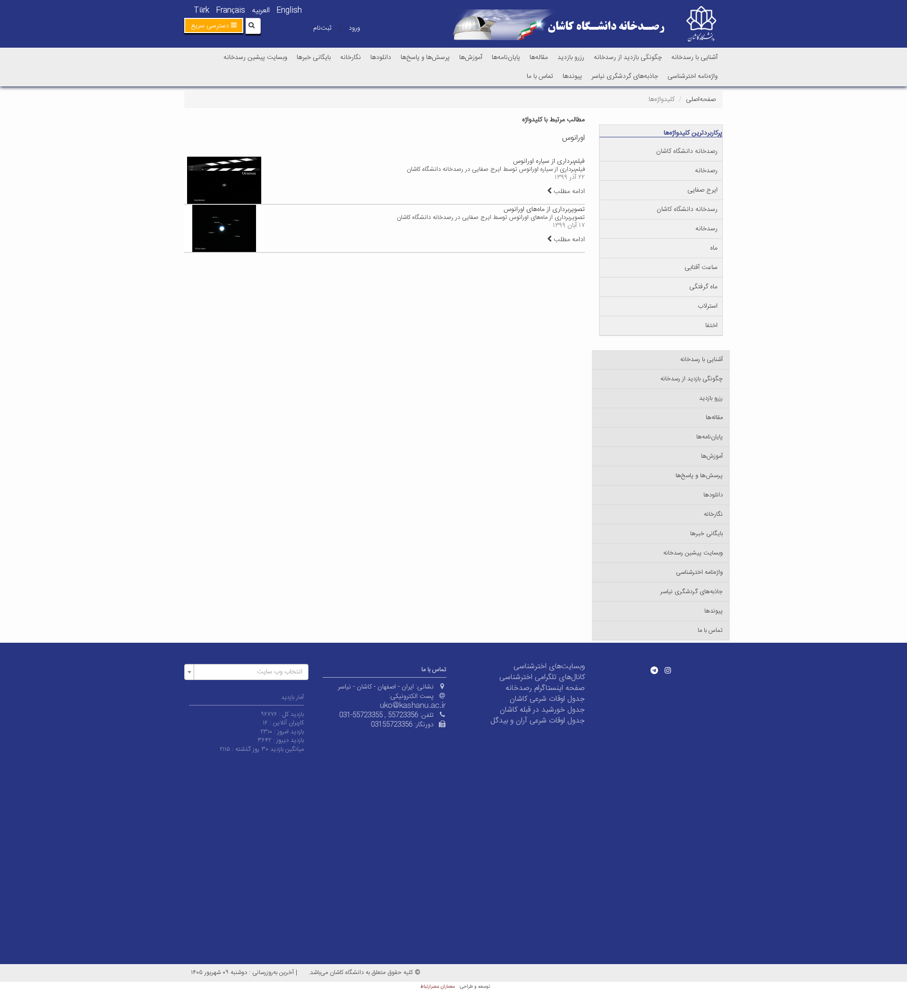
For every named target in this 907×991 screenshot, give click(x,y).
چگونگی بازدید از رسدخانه (628, 57)
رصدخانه (706, 170)
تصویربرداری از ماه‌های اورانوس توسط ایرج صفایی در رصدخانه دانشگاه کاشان (491, 217)
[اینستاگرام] (668, 670)
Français (230, 10)
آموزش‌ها (470, 57)
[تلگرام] (654, 670)
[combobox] (246, 672)
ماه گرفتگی (703, 287)
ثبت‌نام (322, 28)
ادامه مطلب (568, 191)
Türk (201, 10)
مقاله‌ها (539, 57)
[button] (213, 25)
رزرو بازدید (570, 57)
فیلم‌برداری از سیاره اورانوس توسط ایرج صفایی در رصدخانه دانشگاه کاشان (496, 169)
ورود (354, 28)
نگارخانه (350, 57)
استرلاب (708, 306)
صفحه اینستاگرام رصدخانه (545, 688)
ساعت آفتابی (701, 267)
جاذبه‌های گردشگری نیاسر (624, 76)
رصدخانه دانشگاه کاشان (687, 151)
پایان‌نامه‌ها (506, 57)
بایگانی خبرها (314, 57)
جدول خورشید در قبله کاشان (542, 710)
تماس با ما (540, 76)
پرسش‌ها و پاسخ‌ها (425, 57)
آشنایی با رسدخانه (694, 57)
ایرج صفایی (702, 190)
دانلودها (380, 57)
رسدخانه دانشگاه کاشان (687, 209)
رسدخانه (706, 229)
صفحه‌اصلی (701, 99)
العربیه (261, 10)
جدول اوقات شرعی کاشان (547, 699)
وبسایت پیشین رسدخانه (255, 57)
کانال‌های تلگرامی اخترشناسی (542, 677)
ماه (714, 248)
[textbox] (249, 672)
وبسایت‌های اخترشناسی (549, 666)
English (289, 10)
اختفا (711, 325)
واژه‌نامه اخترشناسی (692, 76)
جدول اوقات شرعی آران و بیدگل (537, 720)
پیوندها (572, 76)
